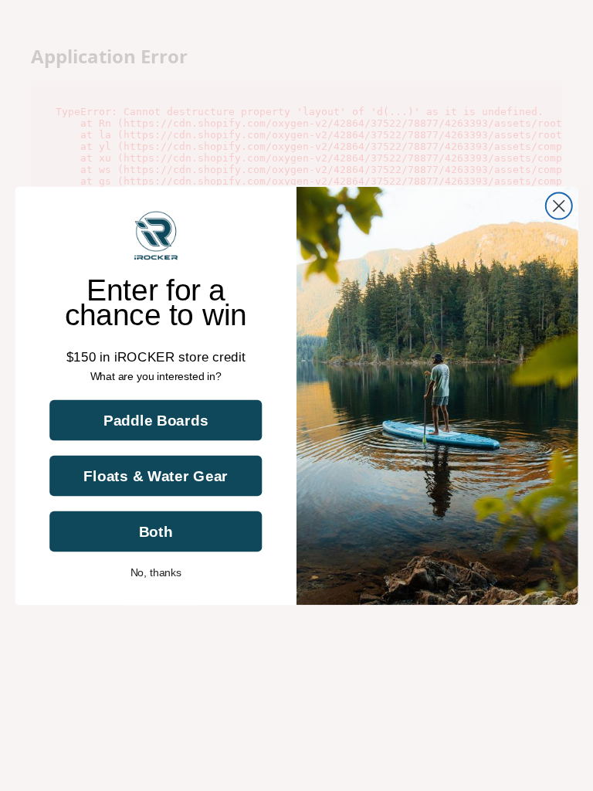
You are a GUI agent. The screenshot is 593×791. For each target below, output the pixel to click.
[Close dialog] (559, 205)
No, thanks (155, 572)
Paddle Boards (155, 420)
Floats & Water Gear (155, 475)
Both (156, 531)
